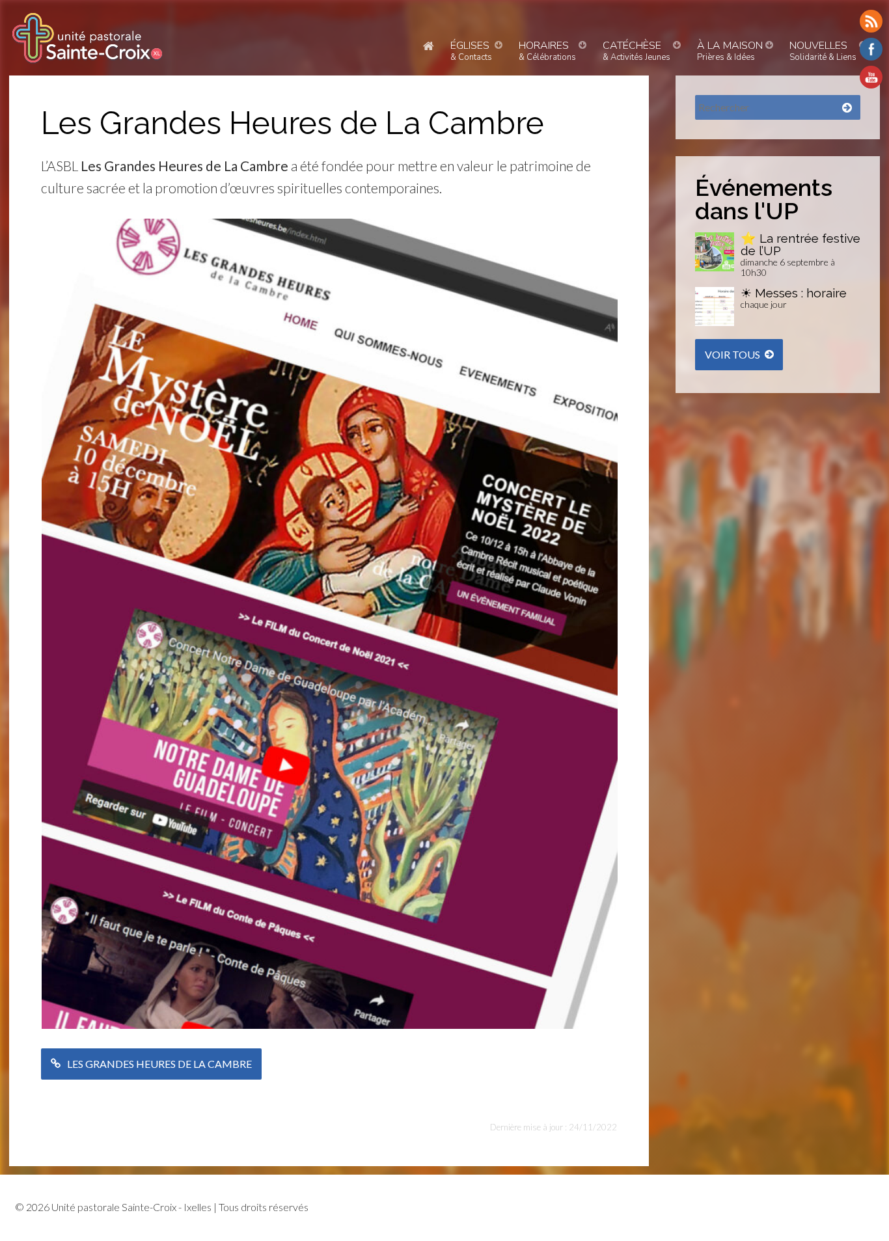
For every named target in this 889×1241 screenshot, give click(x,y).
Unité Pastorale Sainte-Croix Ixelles (87, 37)
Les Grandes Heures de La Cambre (159, 1063)
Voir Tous (732, 354)
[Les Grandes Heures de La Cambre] (329, 226)
